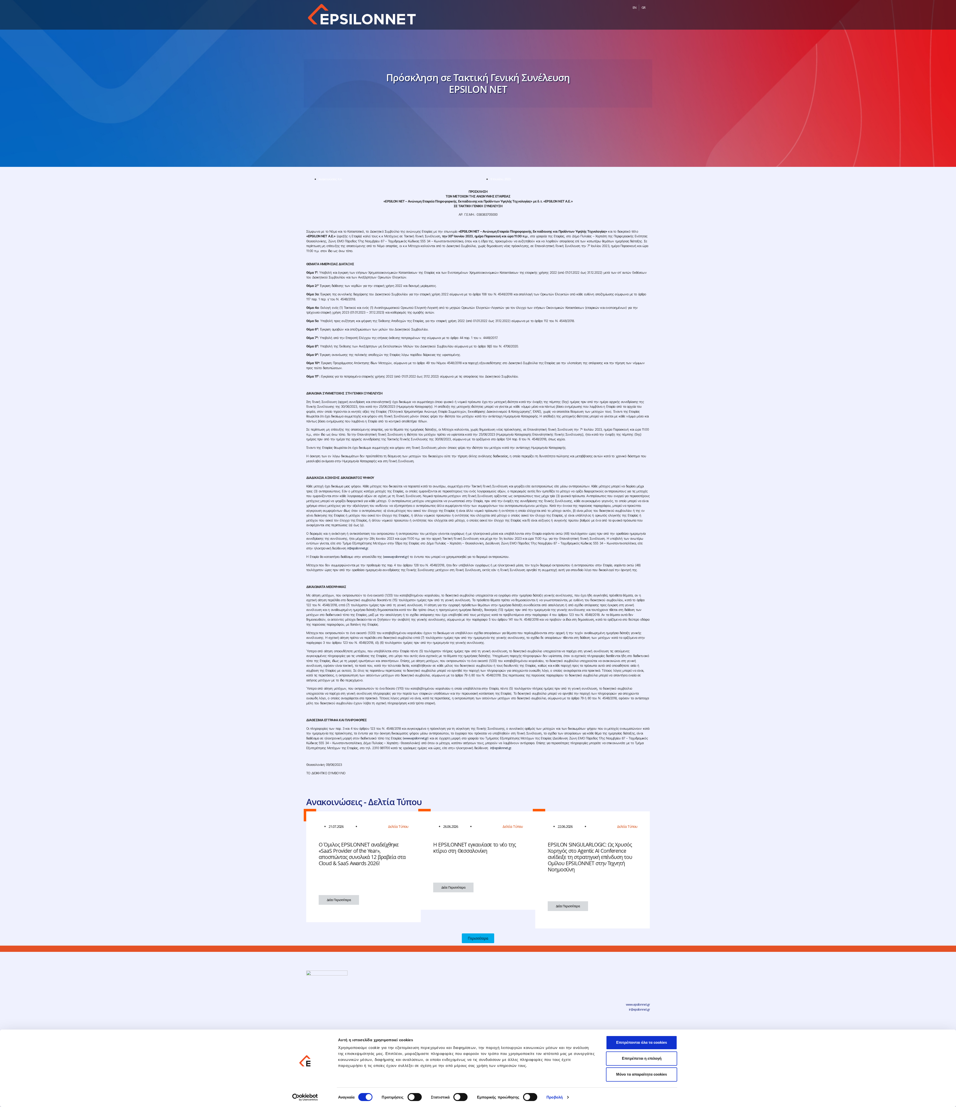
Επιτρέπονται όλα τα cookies (641, 1042)
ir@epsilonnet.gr (357, 548)
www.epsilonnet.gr (396, 556)
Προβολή (554, 1097)
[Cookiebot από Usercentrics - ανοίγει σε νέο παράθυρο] (305, 1097)
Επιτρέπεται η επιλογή (641, 1058)
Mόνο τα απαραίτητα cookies (641, 1074)
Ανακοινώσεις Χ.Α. (330, 179)
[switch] (415, 1097)
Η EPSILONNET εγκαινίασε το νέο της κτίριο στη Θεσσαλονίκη (474, 847)
